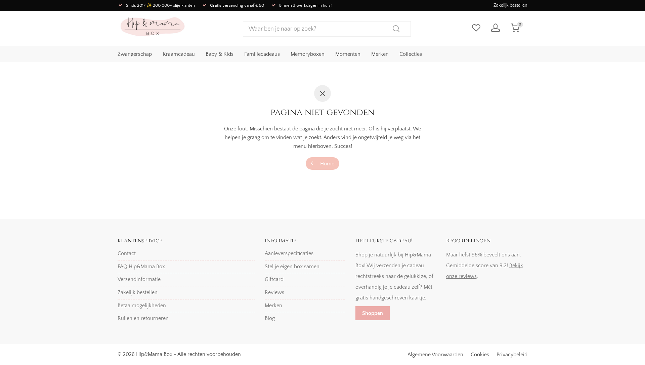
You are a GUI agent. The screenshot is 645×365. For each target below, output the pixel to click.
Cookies (480, 355)
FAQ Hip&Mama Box (141, 266)
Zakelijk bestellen (510, 5)
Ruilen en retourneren (143, 318)
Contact (127, 253)
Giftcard (274, 279)
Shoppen (372, 313)
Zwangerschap (135, 54)
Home (326, 164)
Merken (380, 54)
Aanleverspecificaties (289, 253)
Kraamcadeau (179, 54)
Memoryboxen (308, 54)
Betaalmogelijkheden (142, 305)
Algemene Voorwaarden (435, 355)
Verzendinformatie (139, 279)
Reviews (274, 292)
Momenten (347, 54)
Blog (270, 318)
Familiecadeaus (262, 54)
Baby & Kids (219, 54)
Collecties (410, 54)
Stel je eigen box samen (292, 266)
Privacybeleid (512, 355)
